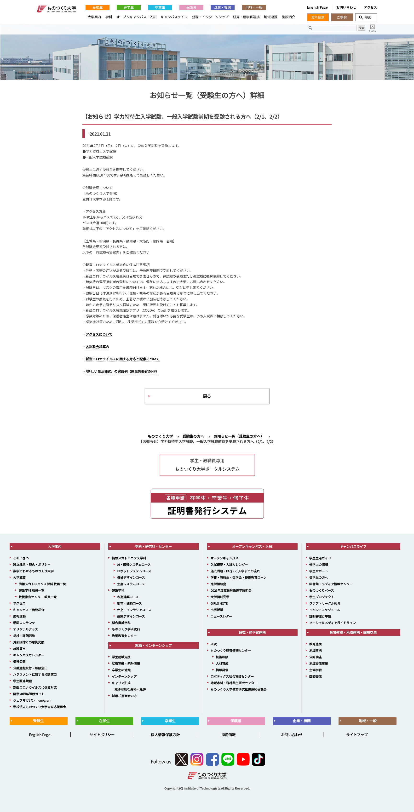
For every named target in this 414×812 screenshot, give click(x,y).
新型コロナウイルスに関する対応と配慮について (123, 358)
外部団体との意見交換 (28, 642)
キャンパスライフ (174, 16)
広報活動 (19, 616)
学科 (108, 16)
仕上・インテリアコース (134, 609)
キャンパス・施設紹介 (28, 609)
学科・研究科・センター (153, 546)
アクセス (370, 7)
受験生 (97, 7)
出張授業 (217, 609)
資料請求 (317, 17)
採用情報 (228, 734)
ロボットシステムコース (134, 571)
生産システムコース (131, 584)
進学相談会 (218, 584)
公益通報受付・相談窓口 (30, 668)
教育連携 (315, 644)
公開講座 (315, 657)
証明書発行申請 (320, 616)
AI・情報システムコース (134, 564)
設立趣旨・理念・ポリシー (32, 564)
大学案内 (94, 16)
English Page (317, 7)
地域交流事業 (318, 663)
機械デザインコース (131, 577)
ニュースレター (221, 616)
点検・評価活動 (24, 635)
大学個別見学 (220, 597)
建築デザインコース (131, 616)
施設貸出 (19, 648)
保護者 (191, 7)
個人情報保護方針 (165, 734)
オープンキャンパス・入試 (136, 16)
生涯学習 (315, 670)
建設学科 (118, 590)
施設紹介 (288, 16)
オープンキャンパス (224, 558)
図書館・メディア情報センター (331, 584)
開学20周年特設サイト (29, 694)
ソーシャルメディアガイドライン (332, 622)
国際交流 (315, 676)
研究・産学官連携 (246, 16)
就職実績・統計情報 (126, 663)
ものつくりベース (321, 590)
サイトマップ (357, 734)
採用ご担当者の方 (124, 695)
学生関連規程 (22, 681)
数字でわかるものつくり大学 (33, 571)
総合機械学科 (121, 622)
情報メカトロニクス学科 (129, 558)
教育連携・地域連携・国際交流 (353, 632)
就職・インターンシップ (210, 16)
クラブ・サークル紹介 (324, 603)
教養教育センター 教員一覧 (38, 597)
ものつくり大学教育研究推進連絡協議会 (239, 689)
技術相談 (222, 657)
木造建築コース (128, 597)
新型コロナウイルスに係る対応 (35, 687)
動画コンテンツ (24, 622)
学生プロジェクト (321, 597)
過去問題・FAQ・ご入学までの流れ (235, 571)
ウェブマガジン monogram (32, 700)
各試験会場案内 (97, 346)
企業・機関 (222, 7)
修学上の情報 (318, 564)
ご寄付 (342, 17)
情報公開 (19, 661)
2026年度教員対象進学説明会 (231, 590)
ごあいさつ (21, 558)
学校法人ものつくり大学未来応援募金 (39, 706)
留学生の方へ (318, 577)
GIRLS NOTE (219, 603)
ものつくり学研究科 (126, 629)
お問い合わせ (346, 7)
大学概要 (19, 577)
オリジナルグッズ (25, 629)
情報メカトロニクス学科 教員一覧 (42, 584)
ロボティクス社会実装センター (232, 676)
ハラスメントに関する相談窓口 (35, 674)
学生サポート (318, 571)
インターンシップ (124, 676)
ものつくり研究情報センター (231, 650)
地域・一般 (254, 7)
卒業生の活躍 (121, 670)
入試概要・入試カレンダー (229, 564)
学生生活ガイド (320, 558)
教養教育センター (124, 635)
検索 (366, 17)
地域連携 (270, 16)
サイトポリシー (102, 734)
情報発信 (222, 670)
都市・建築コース (129, 603)
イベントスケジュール (324, 609)
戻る (207, 396)
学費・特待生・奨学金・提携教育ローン (238, 577)
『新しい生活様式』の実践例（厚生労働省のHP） (122, 371)
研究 (214, 644)
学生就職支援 (121, 657)
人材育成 (222, 663)
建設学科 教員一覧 (31, 590)
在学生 (129, 7)
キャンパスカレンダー (28, 655)
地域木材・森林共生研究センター (234, 682)
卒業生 (160, 7)
